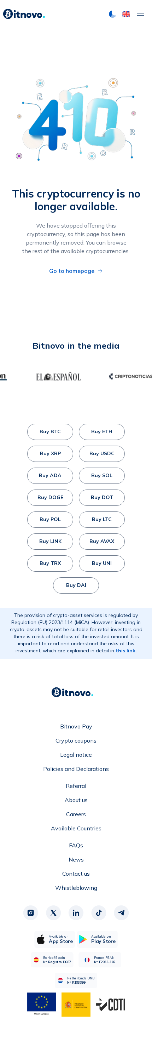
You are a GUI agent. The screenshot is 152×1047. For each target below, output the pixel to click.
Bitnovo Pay (76, 726)
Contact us (76, 873)
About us (76, 799)
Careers (76, 814)
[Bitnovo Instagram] (30, 912)
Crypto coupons (76, 740)
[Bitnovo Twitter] (53, 912)
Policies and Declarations (76, 768)
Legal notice (76, 754)
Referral (76, 785)
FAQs (76, 845)
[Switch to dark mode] (112, 14)
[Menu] (140, 14)
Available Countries (76, 828)
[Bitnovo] (24, 14)
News (76, 859)
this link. (126, 650)
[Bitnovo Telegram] (121, 912)
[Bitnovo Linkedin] (76, 912)
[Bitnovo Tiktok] (98, 912)
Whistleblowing (76, 887)
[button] (126, 14)
